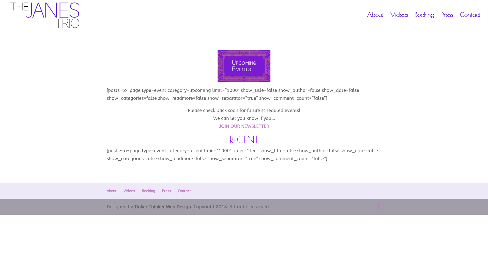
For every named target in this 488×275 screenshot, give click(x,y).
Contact (470, 15)
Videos (399, 15)
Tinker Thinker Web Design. (163, 207)
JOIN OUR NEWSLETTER (244, 126)
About (375, 15)
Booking (424, 15)
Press (447, 15)
